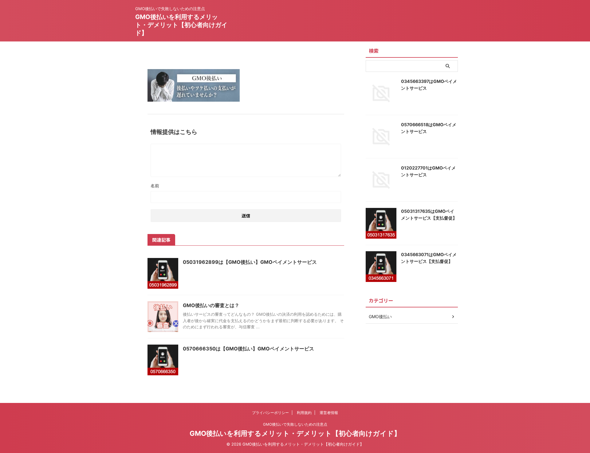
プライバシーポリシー (270, 412)
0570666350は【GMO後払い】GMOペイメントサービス (248, 349)
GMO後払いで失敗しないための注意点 (295, 424)
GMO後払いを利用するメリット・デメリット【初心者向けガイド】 (181, 25)
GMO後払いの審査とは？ (211, 305)
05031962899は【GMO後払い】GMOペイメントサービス (250, 262)
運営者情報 (329, 412)
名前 (155, 185)
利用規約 (304, 412)
